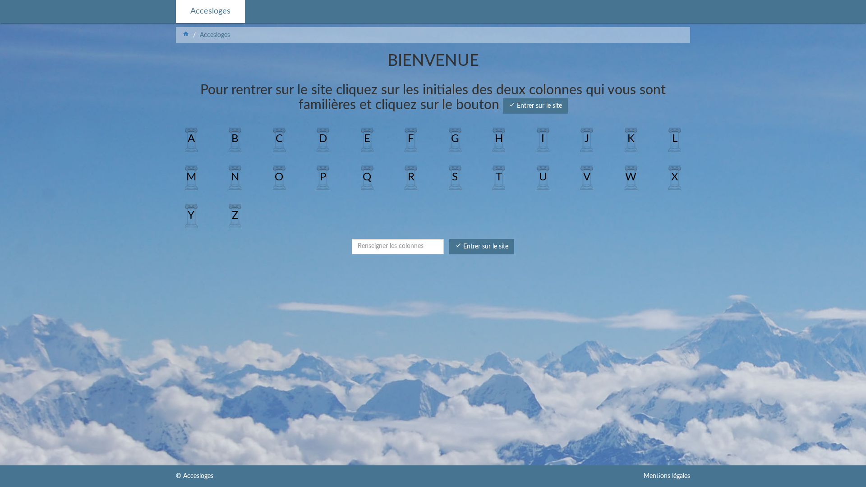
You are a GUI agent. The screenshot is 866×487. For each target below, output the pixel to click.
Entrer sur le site (535, 105)
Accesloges (210, 11)
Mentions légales (667, 476)
